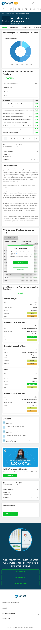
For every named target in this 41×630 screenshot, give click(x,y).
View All (20, 293)
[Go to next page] (33, 138)
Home (3, 13)
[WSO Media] (11, 9)
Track (36, 103)
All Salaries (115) (27, 27)
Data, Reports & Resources (8, 613)
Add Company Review (20, 583)
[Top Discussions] (7, 9)
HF (22, 9)
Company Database (10, 13)
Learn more (10, 475)
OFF (30, 9)
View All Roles (10, 78)
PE (19, 9)
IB (15, 9)
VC (38, 9)
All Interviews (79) (14, 27)
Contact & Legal (6, 618)
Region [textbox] (6, 95)
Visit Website (9, 151)
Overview (4, 27)
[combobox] (20, 87)
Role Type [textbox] (6, 91)
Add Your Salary (10, 514)
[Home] (7, 3)
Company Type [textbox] (8, 87)
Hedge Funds (7, 156)
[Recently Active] (3, 9)
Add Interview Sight (20, 577)
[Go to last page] (36, 138)
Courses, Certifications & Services (10, 602)
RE (26, 9)
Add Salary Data (20, 571)
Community (5, 608)
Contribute (20, 269)
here (17, 253)
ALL (34, 9)
